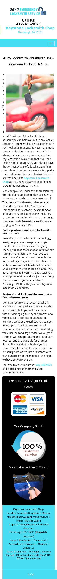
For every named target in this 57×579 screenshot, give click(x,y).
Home (13, 540)
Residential (25, 540)
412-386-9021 (28, 23)
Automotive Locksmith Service (29, 467)
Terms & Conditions (16, 551)
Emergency (29, 544)
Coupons (42, 544)
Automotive (15, 544)
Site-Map (46, 551)
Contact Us (28, 548)
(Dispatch (41, 532)
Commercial (40, 540)
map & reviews (40, 517)
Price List (34, 551)
